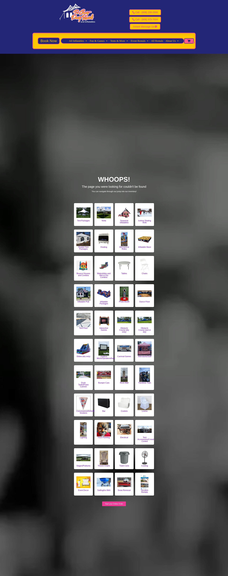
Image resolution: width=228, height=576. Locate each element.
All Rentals (157, 40)
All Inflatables (76, 40)
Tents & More (117, 40)
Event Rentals (138, 40)
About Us (171, 40)
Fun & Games (97, 40)
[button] (49, 41)
